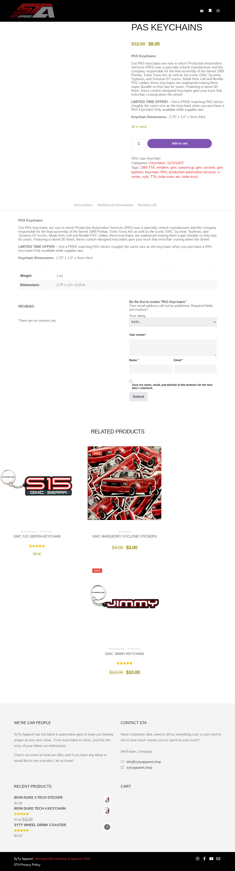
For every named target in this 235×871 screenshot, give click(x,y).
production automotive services (192, 172)
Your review (137, 334)
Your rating (137, 316)
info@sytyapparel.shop (143, 762)
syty (145, 177)
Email (178, 360)
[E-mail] (218, 859)
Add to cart (179, 143)
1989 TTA (147, 167)
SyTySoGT (175, 163)
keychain (152, 172)
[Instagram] (198, 859)
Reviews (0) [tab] (147, 205)
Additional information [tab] (115, 205)
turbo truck (190, 177)
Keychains (157, 163)
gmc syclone (205, 167)
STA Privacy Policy (27, 864)
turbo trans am (169, 177)
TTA (153, 177)
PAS (163, 172)
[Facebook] (204, 859)
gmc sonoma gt (182, 167)
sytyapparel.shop (139, 767)
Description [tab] (83, 205)
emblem (163, 167)
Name (134, 360)
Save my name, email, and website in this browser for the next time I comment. (172, 386)
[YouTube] (211, 859)
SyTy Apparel (23, 858)
